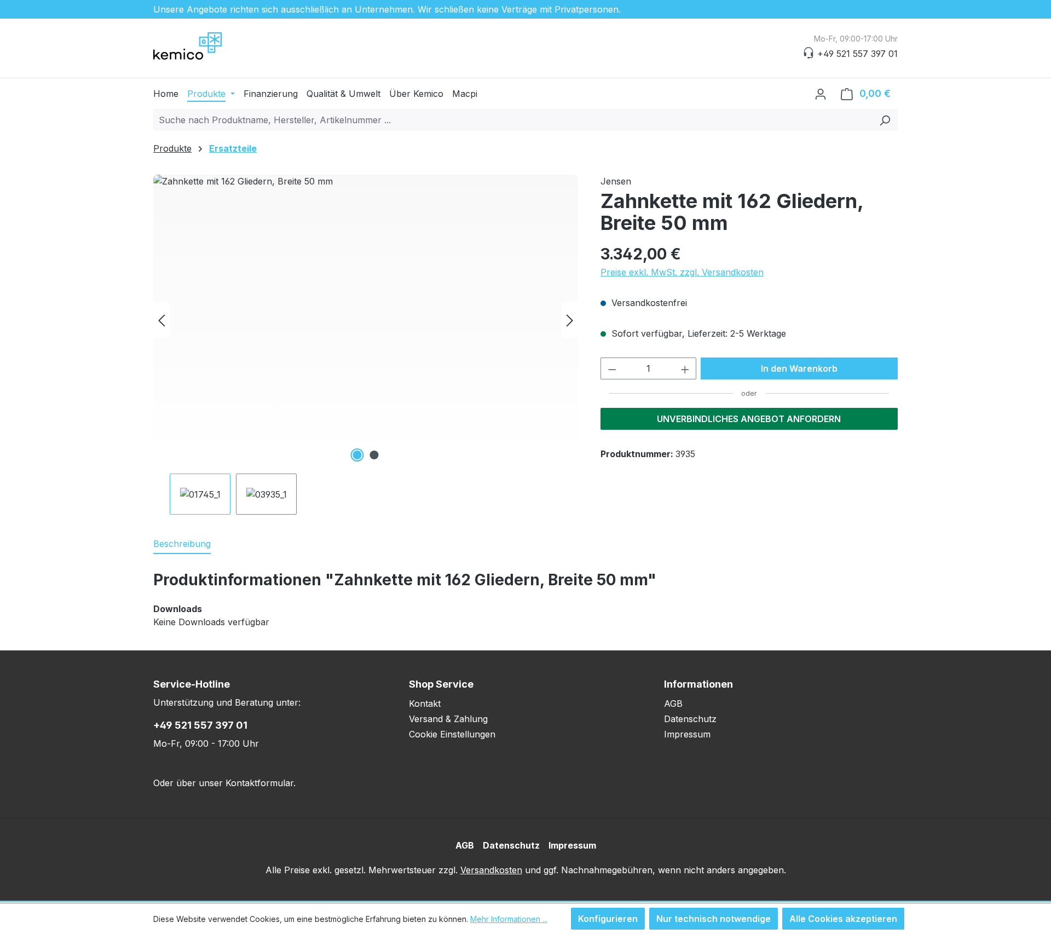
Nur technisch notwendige (713, 918)
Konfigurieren (608, 918)
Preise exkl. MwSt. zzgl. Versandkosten (682, 272)
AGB (673, 703)
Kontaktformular (259, 782)
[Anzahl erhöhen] (685, 368)
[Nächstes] (570, 320)
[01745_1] (365, 320)
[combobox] (513, 120)
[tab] (182, 544)
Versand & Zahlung (448, 718)
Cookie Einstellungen (452, 734)
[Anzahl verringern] (611, 368)
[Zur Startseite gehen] (208, 46)
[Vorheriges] (161, 320)
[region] (366, 345)
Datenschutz (690, 718)
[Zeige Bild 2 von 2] (373, 455)
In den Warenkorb (799, 368)
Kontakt (425, 703)
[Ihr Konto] (820, 94)
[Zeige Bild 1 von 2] (357, 455)
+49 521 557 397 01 (200, 725)
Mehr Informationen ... (508, 919)
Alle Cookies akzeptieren (843, 918)
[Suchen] (885, 120)
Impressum (687, 734)
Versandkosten (491, 869)
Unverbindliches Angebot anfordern (749, 418)
